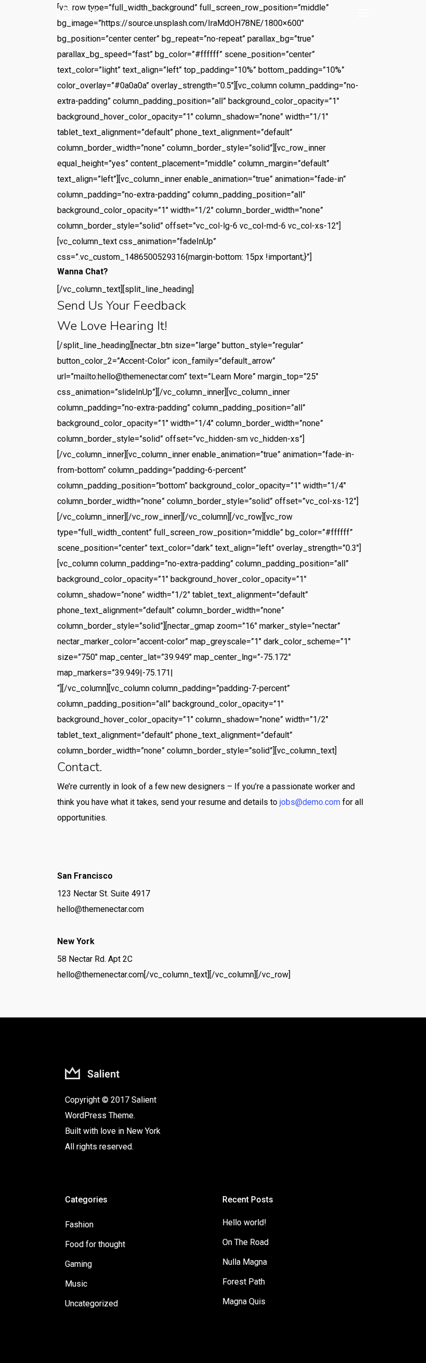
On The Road (245, 1242)
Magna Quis (243, 1301)
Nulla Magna (244, 1262)
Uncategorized (91, 1303)
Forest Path (243, 1282)
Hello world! (244, 1222)
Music (76, 1284)
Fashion (79, 1224)
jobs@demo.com (309, 802)
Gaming (78, 1264)
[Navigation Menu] (363, 12)
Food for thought (95, 1244)
